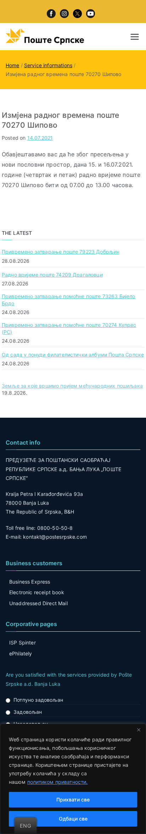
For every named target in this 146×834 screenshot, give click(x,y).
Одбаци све (73, 819)
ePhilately (20, 653)
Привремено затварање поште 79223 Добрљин (60, 252)
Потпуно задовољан (38, 700)
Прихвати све (73, 800)
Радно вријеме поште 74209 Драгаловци (52, 275)
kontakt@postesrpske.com (55, 537)
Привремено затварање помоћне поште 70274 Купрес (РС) (69, 328)
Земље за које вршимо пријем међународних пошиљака (72, 386)
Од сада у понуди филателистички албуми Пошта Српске (73, 355)
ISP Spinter (22, 642)
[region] (73, 779)
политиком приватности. (57, 782)
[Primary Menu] (134, 37)
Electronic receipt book (36, 592)
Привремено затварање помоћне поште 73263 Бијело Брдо (68, 299)
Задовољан (27, 712)
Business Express (29, 582)
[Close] (138, 729)
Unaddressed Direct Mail (38, 603)
